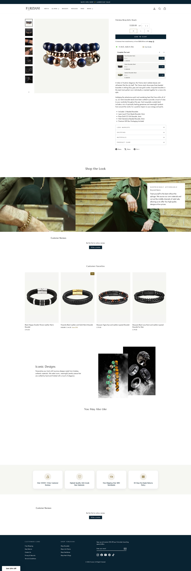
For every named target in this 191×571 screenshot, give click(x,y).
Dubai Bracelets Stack (130, 64)
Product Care (124, 142)
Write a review (95, 247)
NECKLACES (74, 9)
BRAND (89, 9)
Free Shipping (29, 546)
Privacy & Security (30, 555)
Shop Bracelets (65, 546)
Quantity (140, 25)
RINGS (82, 9)
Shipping (121, 132)
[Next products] (164, 52)
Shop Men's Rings (66, 555)
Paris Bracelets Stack (130, 56)
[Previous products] (159, 52)
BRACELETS (65, 9)
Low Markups (123, 127)
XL (148, 31)
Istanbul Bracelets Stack (130, 73)
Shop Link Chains (66, 549)
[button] (11, 568)
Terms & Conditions (30, 559)
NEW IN (46, 9)
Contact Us (28, 552)
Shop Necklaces (65, 552)
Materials (122, 137)
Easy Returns (28, 549)
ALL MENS (54, 9)
